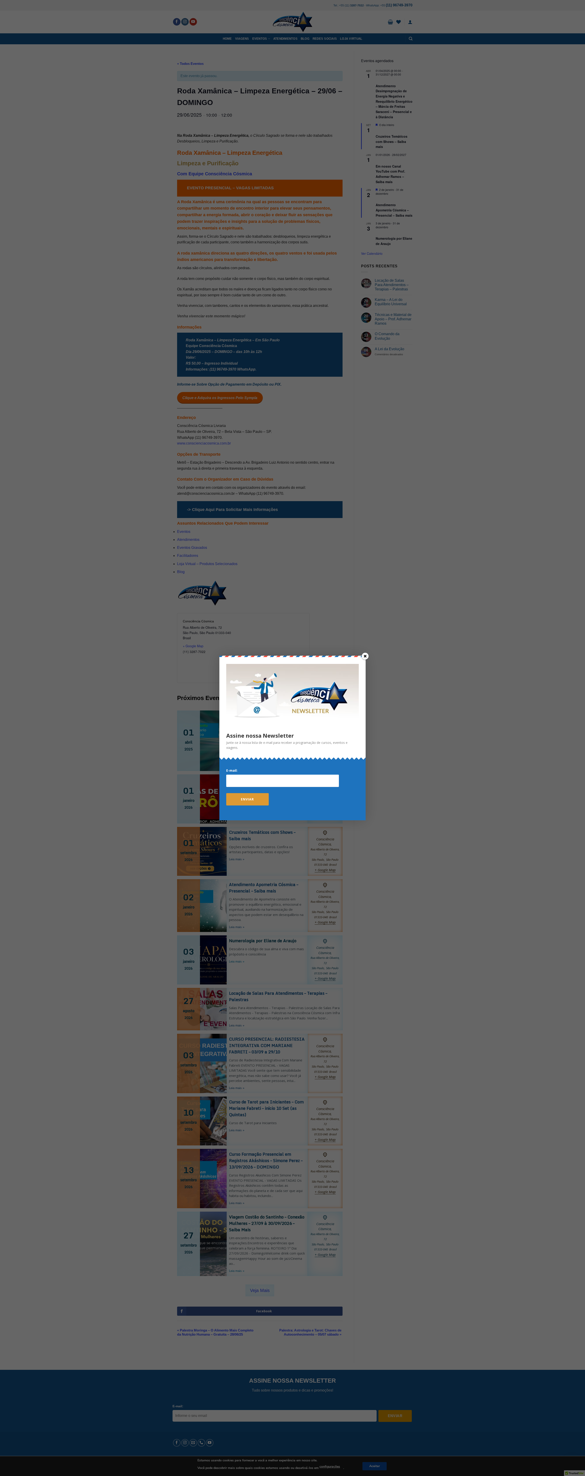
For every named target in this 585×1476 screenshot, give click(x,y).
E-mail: (231, 770)
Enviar (247, 799)
